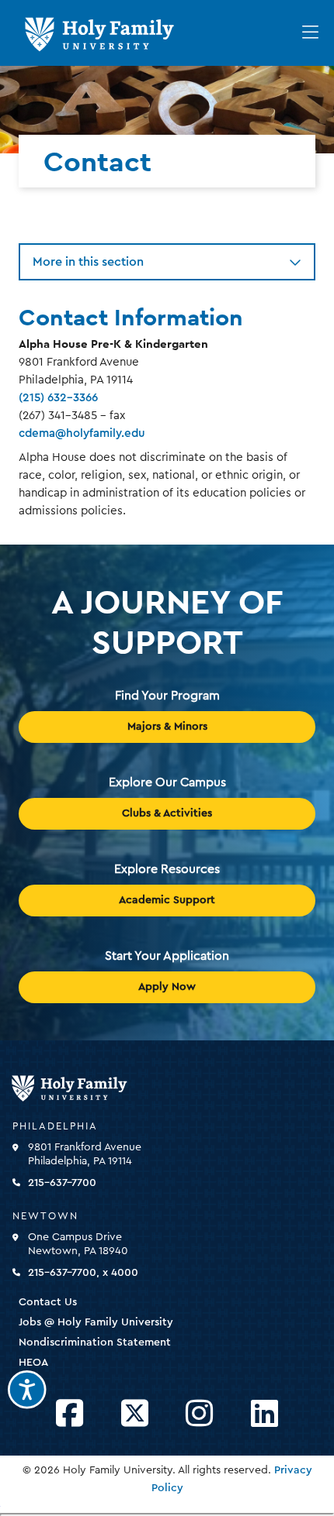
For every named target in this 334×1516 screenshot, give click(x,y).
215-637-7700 (62, 1182)
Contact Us (48, 1302)
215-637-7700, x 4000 (83, 1272)
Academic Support (167, 900)
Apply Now (167, 986)
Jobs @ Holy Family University (96, 1322)
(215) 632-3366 (58, 398)
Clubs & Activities (167, 813)
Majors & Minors (167, 726)
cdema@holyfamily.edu (82, 433)
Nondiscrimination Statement (95, 1342)
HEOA (33, 1362)
